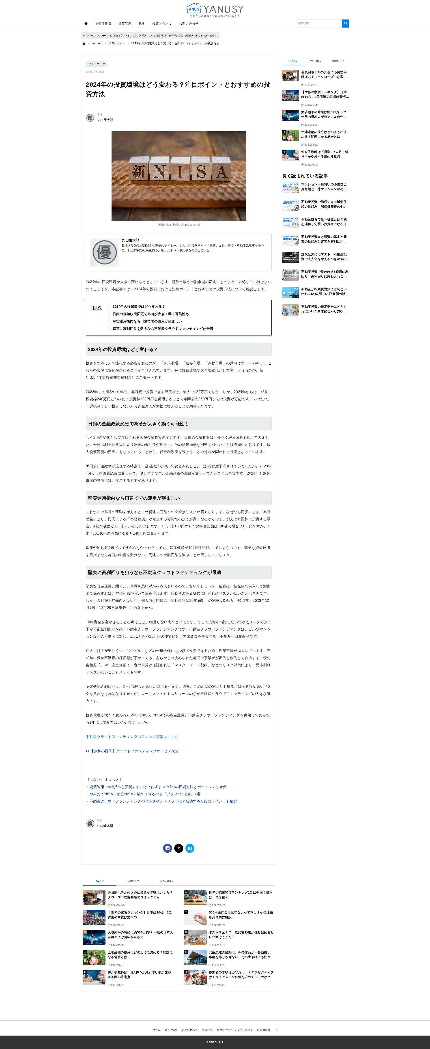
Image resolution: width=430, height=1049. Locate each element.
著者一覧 (207, 1029)
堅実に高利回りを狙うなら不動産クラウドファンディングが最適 (163, 329)
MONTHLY (166, 881)
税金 (142, 23)
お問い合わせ (188, 23)
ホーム (156, 1029)
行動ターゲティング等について (235, 1029)
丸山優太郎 (105, 120)
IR (276, 1029)
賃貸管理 (124, 23)
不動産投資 (103, 23)
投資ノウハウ (162, 23)
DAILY (100, 881)
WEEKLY (133, 881)
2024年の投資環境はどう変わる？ (139, 306)
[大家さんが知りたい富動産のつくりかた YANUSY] (215, 8)
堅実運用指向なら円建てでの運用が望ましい (147, 321)
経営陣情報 (263, 1029)
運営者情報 (171, 1029)
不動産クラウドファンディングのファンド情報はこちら (132, 737)
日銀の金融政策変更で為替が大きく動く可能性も (151, 314)
